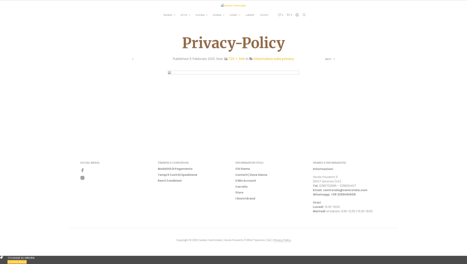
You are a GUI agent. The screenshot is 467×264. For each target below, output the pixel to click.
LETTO (184, 15)
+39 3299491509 (343, 194)
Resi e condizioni (170, 181)
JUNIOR (250, 15)
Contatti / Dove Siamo (251, 175)
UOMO (233, 15)
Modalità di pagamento (175, 169)
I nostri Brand (245, 198)
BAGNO (168, 15)
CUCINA (200, 15)
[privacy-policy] (233, 101)
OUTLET (264, 15)
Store (239, 192)
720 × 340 (237, 58)
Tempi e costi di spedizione (177, 175)
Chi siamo (242, 169)
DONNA (217, 15)
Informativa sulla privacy (274, 58)
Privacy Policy (282, 240)
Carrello (241, 187)
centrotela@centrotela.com (345, 190)
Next (328, 59)
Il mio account (245, 181)
